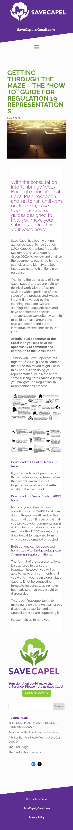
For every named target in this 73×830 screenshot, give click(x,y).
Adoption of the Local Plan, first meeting (34, 732)
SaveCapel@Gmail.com (36, 30)
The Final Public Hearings (24, 752)
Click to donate (36, 692)
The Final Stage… (19, 747)
